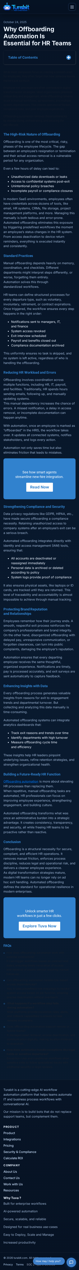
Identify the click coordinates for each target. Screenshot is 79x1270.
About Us (10, 1171)
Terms (20, 1264)
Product (9, 1133)
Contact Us (11, 1178)
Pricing (8, 1145)
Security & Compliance (19, 1152)
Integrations (12, 1139)
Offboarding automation (20, 781)
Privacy (8, 1264)
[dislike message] (15, 124)
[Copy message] (21, 124)
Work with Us (13, 1184)
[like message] (10, 124)
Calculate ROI (13, 1158)
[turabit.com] (16, 7)
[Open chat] (71, 1262)
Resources (11, 1190)
